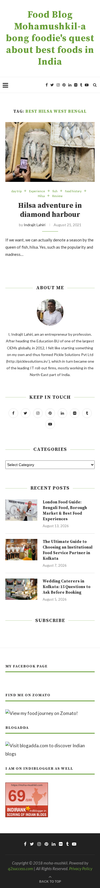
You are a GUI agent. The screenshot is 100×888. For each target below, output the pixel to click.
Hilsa (41, 196)
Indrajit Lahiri (34, 224)
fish (55, 191)
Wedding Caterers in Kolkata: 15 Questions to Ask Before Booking (66, 587)
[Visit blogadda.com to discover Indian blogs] (50, 745)
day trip (16, 191)
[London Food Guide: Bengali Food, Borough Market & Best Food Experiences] (21, 510)
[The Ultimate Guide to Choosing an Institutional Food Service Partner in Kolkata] (21, 549)
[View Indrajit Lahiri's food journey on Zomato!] (41, 713)
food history (73, 191)
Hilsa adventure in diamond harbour (50, 210)
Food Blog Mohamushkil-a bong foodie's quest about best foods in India (50, 38)
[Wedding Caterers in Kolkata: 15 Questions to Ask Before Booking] (21, 589)
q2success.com (20, 868)
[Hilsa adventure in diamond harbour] (50, 152)
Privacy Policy (80, 868)
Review (57, 196)
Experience (37, 191)
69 (17, 796)
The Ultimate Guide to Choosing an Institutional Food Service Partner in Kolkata (68, 550)
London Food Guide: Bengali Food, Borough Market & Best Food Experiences (65, 511)
